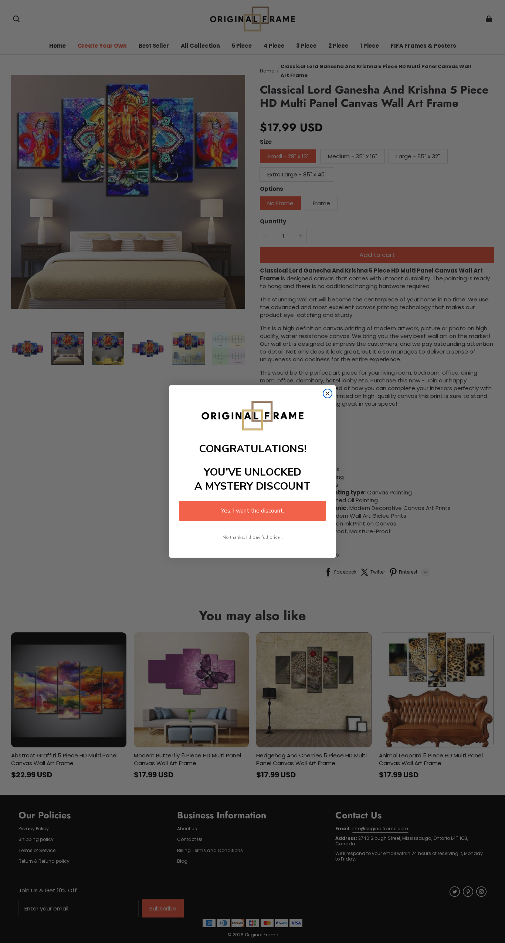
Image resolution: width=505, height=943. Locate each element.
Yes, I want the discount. (252, 511)
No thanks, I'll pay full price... (253, 537)
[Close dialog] (327, 393)
